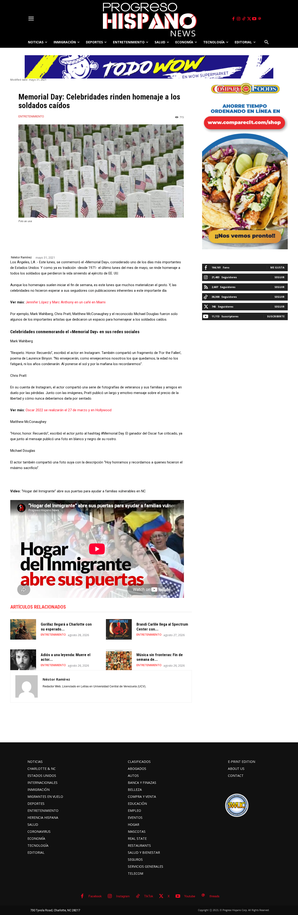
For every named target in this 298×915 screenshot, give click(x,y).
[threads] (259, 18)
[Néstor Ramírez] (26, 686)
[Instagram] (238, 18)
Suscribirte (275, 316)
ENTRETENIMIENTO (31, 116)
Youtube (189, 896)
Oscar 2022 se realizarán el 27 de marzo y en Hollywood (69, 410)
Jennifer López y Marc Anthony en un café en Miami (65, 302)
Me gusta (277, 267)
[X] (249, 18)
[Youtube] (254, 18)
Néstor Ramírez (21, 257)
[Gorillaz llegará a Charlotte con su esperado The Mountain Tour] (23, 629)
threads (215, 896)
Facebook (95, 896)
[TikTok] (243, 18)
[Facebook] (233, 18)
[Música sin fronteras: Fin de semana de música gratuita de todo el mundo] (119, 659)
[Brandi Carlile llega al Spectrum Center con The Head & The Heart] (119, 629)
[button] (266, 42)
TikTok (148, 896)
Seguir (279, 277)
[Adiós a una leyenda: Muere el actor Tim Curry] (23, 659)
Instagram (123, 896)
